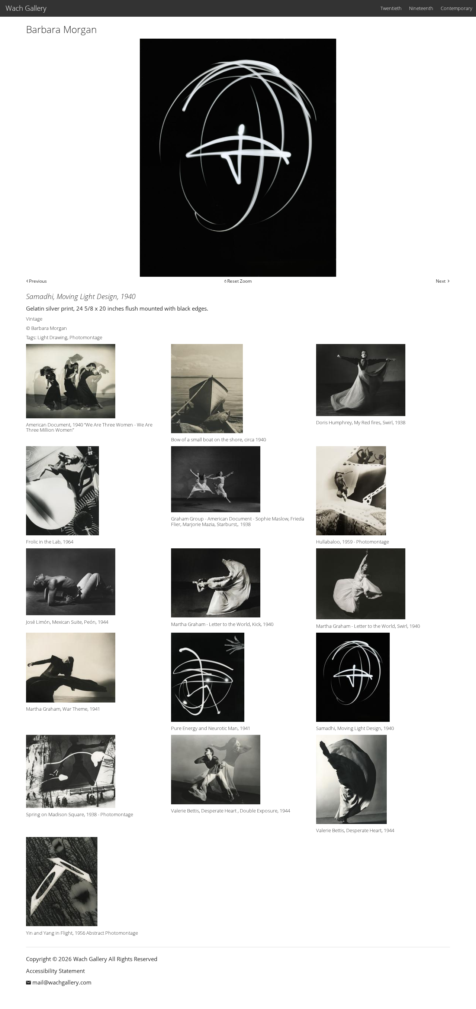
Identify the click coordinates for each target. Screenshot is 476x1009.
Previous (38, 281)
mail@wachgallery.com (61, 982)
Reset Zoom (239, 281)
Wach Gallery (26, 8)
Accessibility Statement (55, 970)
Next (441, 281)
